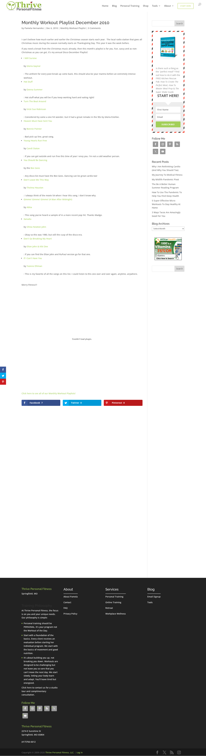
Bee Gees (35, 168)
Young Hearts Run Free (35, 140)
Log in (80, 752)
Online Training (113, 602)
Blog (114, 6)
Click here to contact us (33, 687)
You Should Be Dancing (35, 160)
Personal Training (129, 6)
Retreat (109, 607)
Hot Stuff (28, 81)
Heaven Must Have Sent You (38, 120)
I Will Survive (30, 58)
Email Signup (154, 596)
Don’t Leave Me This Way (36, 179)
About (167, 6)
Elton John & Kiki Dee (37, 246)
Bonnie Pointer (34, 128)
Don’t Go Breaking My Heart (38, 238)
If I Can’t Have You (33, 258)
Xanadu (27, 219)
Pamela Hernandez (34, 28)
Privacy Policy (70, 613)
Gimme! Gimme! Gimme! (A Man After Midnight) (48, 199)
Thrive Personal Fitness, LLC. (59, 752)
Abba (29, 207)
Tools (155, 6)
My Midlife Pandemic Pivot (165, 179)
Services (112, 589)
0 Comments (94, 28)
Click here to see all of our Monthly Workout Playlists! (49, 393)
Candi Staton (33, 148)
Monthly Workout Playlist (73, 28)
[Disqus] (82, 444)
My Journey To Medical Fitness (167, 174)
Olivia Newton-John (36, 226)
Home (105, 6)
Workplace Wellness (115, 613)
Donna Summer (35, 89)
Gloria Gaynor (34, 66)
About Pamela (70, 596)
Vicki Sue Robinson (36, 109)
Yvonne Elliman (34, 266)
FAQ (65, 607)
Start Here (185, 6)
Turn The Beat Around (35, 101)
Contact (67, 602)
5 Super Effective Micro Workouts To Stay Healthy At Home (166, 204)
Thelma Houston (35, 187)
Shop (145, 6)
